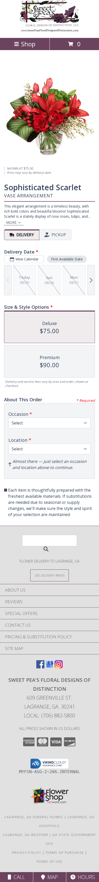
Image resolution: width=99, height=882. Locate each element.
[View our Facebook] (40, 667)
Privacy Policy (26, 852)
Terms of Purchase (64, 852)
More (11, 222)
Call (18, 877)
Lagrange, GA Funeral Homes (34, 817)
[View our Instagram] (59, 667)
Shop (28, 44)
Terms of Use (49, 861)
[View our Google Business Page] (49, 667)
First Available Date (67, 259)
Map (51, 877)
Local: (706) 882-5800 (49, 715)
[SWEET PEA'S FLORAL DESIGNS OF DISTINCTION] (49, 30)
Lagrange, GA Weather (25, 834)
